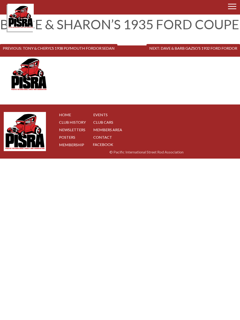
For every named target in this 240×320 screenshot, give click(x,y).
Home (65, 114)
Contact (102, 137)
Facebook (103, 144)
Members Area (107, 129)
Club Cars (103, 122)
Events (100, 114)
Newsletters (72, 129)
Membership (71, 144)
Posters (67, 137)
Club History (72, 122)
